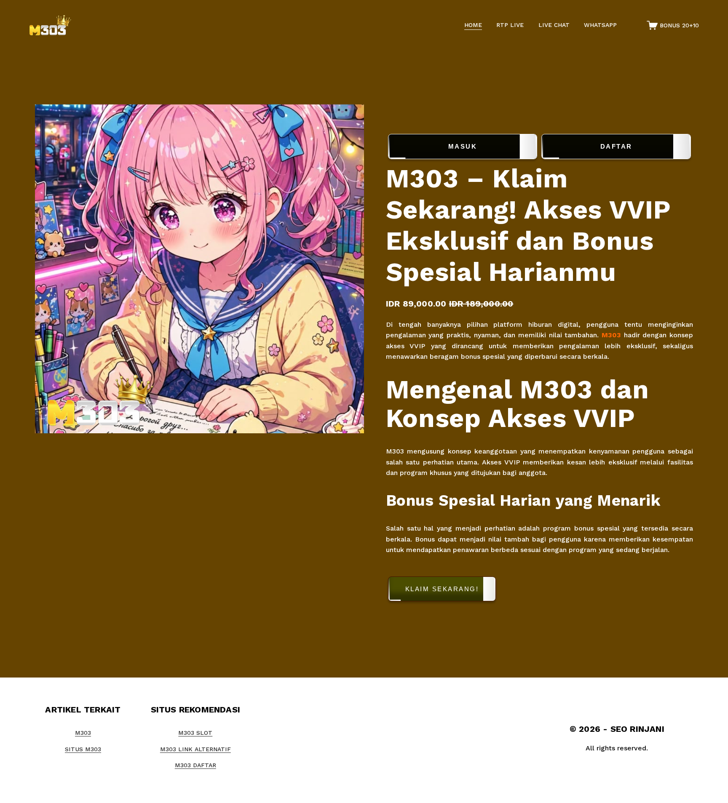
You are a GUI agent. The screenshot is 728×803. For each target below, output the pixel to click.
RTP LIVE (510, 24)
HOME (473, 24)
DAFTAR (616, 146)
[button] (539, 590)
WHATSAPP (600, 24)
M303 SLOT (195, 732)
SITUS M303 (83, 749)
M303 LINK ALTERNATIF (195, 749)
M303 (611, 335)
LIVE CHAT (554, 24)
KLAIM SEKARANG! (442, 588)
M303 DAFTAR (195, 765)
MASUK (462, 146)
